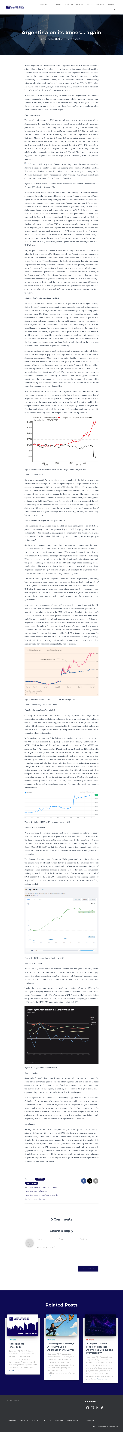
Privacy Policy (73, 1420)
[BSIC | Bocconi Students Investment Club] (15, 7)
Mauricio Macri (40, 1199)
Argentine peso (31, 1195)
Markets (40, 1179)
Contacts (100, 4)
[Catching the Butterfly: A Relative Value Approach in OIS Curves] (61, 1325)
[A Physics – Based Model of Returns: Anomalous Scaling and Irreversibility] (100, 1325)
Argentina (29, 1191)
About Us (69, 4)
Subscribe (112, 4)
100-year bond (36, 1187)
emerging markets (47, 1195)
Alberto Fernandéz (51, 1187)
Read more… (14, 1370)
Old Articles (32, 1183)
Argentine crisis (40, 1191)
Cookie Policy (90, 1420)
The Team (56, 4)
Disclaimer (11, 1420)
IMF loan (29, 1199)
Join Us (89, 4)
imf (57, 1195)
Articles (43, 4)
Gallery (79, 4)
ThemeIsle (113, 1427)
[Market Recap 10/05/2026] (22, 1325)
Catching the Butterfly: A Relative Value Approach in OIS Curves (60, 1346)
